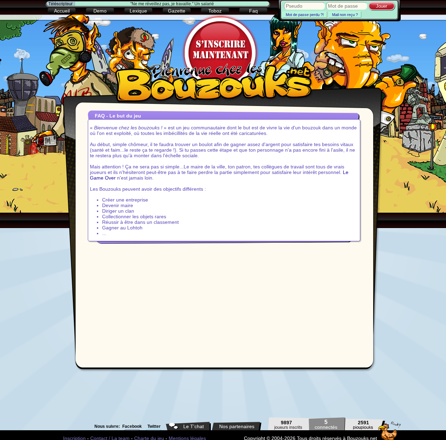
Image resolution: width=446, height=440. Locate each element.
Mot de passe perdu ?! (305, 15)
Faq (253, 11)
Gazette (176, 11)
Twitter (154, 426)
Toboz (215, 11)
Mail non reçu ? (345, 15)
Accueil (62, 11)
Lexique (138, 11)
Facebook (132, 426)
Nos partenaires (236, 426)
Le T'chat (193, 426)
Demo (100, 11)
